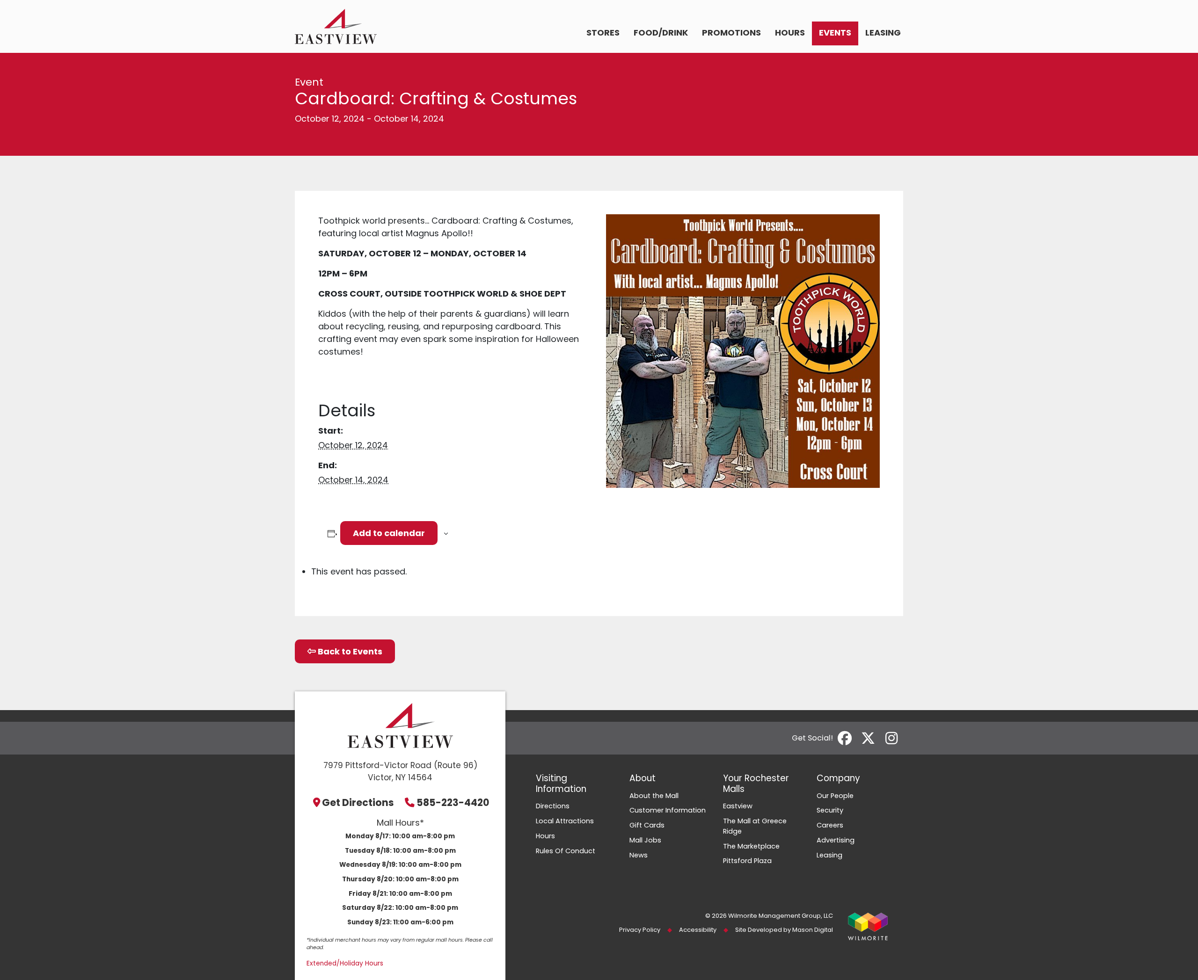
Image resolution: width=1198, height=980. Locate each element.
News (638, 855)
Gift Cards (647, 825)
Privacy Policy (639, 929)
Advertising (836, 840)
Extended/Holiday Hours (345, 963)
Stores (603, 32)
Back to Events (349, 651)
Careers (830, 825)
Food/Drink (661, 32)
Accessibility (697, 929)
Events (835, 32)
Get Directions (358, 802)
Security (830, 810)
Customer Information (667, 810)
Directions (553, 806)
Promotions (731, 32)
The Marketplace (751, 846)
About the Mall (654, 795)
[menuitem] (603, 33)
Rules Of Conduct (565, 851)
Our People (835, 795)
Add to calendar (389, 533)
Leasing (883, 32)
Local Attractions (565, 821)
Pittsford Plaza (747, 860)
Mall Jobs (645, 840)
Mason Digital (812, 929)
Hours (790, 32)
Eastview (737, 806)
